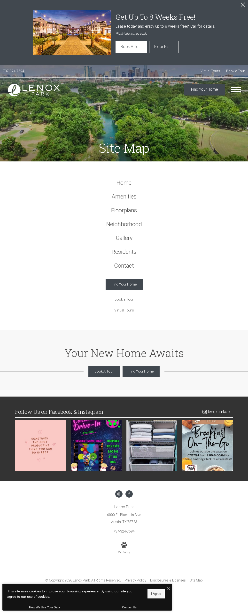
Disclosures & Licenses (168, 580)
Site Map (196, 580)
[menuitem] (124, 183)
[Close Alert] (243, 6)
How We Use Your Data (44, 607)
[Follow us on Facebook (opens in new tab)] (129, 494)
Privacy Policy (135, 580)
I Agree (156, 594)
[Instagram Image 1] (40, 445)
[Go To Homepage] (34, 90)
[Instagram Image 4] (207, 445)
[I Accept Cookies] (168, 589)
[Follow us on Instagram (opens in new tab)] (119, 494)
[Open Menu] (236, 89)
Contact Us (129, 607)
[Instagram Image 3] (151, 445)
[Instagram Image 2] (96, 445)
